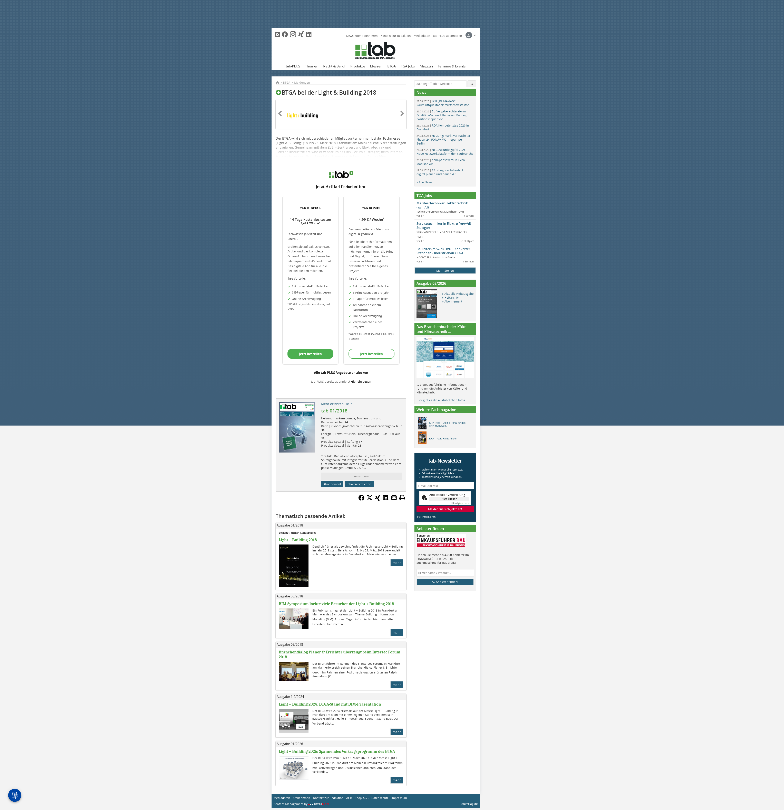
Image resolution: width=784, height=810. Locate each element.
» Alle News (424, 182)
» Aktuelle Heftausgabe (458, 294)
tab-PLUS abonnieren (447, 36)
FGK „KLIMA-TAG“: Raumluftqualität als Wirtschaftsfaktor (442, 103)
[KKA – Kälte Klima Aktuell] (423, 438)
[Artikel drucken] (402, 498)
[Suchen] (472, 84)
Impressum (399, 798)
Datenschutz (380, 798)
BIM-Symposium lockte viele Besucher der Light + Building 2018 (336, 604)
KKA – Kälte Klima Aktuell (443, 438)
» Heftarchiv (450, 297)
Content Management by (291, 804)
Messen (376, 66)
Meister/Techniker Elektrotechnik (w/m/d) (442, 205)
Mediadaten (422, 36)
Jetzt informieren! (426, 516)
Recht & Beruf (334, 66)
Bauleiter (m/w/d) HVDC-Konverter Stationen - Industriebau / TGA (443, 251)
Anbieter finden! (446, 582)
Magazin (426, 66)
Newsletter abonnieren (362, 36)
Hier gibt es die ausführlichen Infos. (441, 400)
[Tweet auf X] (369, 499)
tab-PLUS (293, 66)
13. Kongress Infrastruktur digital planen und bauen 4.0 (442, 172)
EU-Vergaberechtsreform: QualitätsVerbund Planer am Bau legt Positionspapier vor (442, 115)
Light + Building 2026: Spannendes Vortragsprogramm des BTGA (337, 751)
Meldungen (302, 82)
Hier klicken (449, 499)
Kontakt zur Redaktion (396, 36)
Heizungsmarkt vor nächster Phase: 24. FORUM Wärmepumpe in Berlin (443, 139)
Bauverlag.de (469, 804)
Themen (311, 66)
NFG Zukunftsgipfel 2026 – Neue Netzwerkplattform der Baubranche (444, 152)
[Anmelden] (471, 35)
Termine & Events (452, 66)
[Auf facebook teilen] (361, 499)
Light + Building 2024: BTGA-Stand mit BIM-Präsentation (330, 704)
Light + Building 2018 (298, 540)
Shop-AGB (362, 798)
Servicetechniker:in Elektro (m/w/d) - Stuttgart (444, 225)
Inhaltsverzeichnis (359, 484)
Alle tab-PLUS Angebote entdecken (341, 373)
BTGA (391, 66)
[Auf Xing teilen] (378, 499)
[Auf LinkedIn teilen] (386, 499)
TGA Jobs (408, 66)
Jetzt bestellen (310, 354)
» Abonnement (452, 301)
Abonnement (332, 484)
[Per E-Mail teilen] (394, 498)
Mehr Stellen (445, 270)
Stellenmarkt (301, 798)
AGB (349, 798)
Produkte (357, 66)
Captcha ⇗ (460, 503)
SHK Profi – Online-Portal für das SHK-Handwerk (447, 424)
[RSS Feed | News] (278, 34)
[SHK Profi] (423, 424)
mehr (397, 562)
